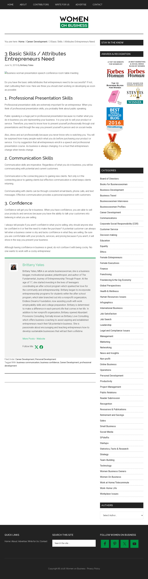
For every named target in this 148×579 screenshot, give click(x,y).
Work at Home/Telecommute (114, 482)
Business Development (112, 190)
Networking (106, 347)
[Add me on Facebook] (41, 347)
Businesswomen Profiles (113, 206)
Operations (105, 370)
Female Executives (109, 263)
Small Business (108, 426)
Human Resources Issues (113, 296)
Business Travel (108, 195)
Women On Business (110, 477)
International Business (111, 308)
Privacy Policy (93, 568)
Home (7, 541)
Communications (108, 218)
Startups (104, 443)
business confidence (49, 362)
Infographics (106, 302)
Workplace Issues (109, 493)
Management (106, 336)
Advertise (22, 541)
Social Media (106, 432)
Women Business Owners (113, 471)
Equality (104, 246)
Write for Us (33, 541)
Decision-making (108, 235)
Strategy (104, 454)
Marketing (105, 342)
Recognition (106, 403)
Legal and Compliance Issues (115, 330)
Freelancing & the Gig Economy (115, 280)
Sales (103, 420)
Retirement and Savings (112, 415)
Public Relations (108, 392)
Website (41, 338)
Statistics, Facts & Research (114, 448)
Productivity (106, 381)
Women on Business (74, 21)
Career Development (24, 359)
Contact (43, 541)
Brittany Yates (33, 265)
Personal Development (45, 359)
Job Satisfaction (108, 313)
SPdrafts (104, 437)
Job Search (105, 319)
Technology (106, 465)
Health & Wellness (109, 291)
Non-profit (105, 358)
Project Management (110, 387)
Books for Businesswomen (113, 184)
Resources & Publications (113, 409)
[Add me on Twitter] (36, 347)
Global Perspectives (110, 285)
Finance (104, 268)
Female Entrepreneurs (111, 257)
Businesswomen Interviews (114, 201)
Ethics (103, 251)
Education (105, 240)
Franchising (106, 274)
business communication (28, 362)
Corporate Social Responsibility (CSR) (119, 223)
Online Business (108, 364)
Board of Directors (109, 178)
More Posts (29, 338)
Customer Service (109, 229)
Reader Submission (110, 398)
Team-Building (107, 460)
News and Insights (109, 353)
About (14, 541)
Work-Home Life (108, 488)
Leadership (105, 325)
